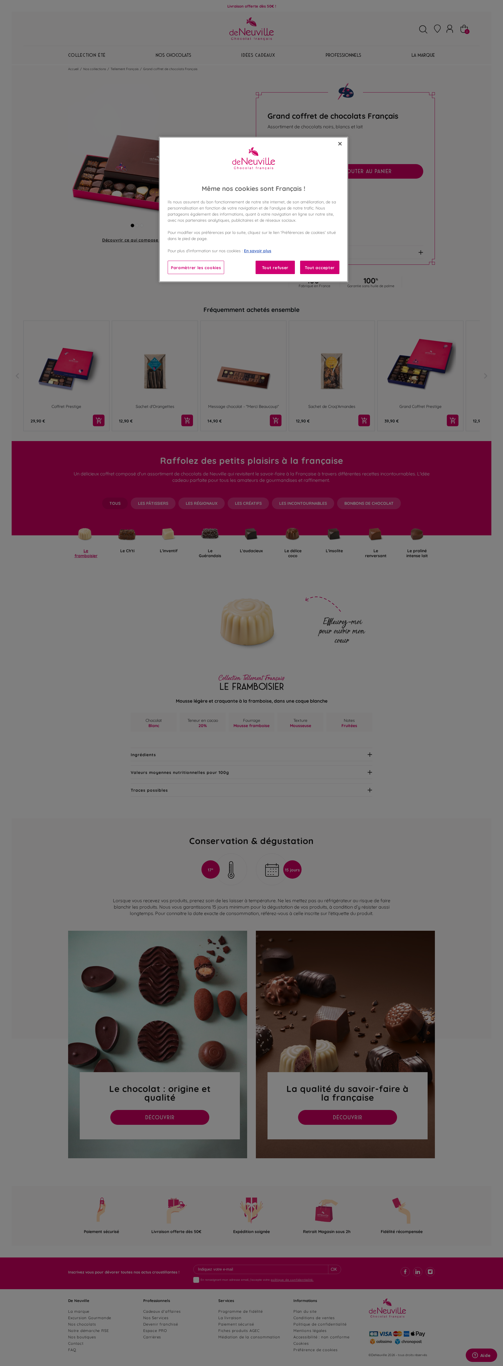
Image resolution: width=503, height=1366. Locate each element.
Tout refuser (275, 267)
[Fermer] (340, 143)
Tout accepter (320, 267)
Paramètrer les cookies (196, 267)
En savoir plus (257, 250)
